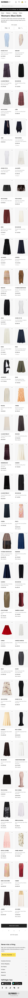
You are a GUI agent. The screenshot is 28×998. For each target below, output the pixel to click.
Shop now (23, 9)
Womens (8, 13)
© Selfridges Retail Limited (14, 995)
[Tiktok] (10, 988)
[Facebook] (2, 988)
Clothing (15, 13)
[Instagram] (6, 988)
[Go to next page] (25, 931)
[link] (7, 53)
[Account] (16, 2)
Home (2, 13)
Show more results (14, 925)
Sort (19, 28)
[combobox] (15, 6)
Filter (6, 28)
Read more (4, 22)
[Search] (3, 6)
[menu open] (25, 2)
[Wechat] (14, 988)
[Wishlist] (19, 2)
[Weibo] (18, 988)
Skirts (20, 13)
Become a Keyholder (7, 954)
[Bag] (22, 2)
